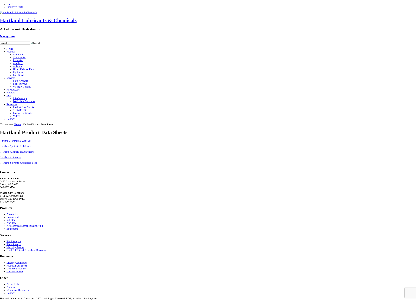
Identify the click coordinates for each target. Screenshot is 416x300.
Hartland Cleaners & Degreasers (17, 151)
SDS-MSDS (19, 110)
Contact (10, 118)
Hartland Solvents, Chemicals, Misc (18, 162)
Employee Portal (15, 7)
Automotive (19, 54)
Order (9, 4)
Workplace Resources (24, 101)
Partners (10, 92)
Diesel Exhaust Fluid (23, 69)
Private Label (13, 89)
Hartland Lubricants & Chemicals (38, 20)
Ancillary (18, 63)
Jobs (8, 95)
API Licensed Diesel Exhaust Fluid (24, 225)
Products (10, 51)
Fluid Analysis (20, 80)
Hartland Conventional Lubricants (16, 141)
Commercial (19, 57)
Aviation (17, 66)
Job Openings (20, 98)
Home (9, 48)
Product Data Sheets (23, 107)
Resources (11, 104)
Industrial (18, 60)
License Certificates (23, 113)
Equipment (18, 72)
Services (10, 78)
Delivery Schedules (16, 268)
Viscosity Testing (22, 86)
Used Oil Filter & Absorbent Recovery (26, 250)
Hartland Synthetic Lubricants (15, 146)
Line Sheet (18, 75)
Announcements (14, 271)
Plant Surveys (20, 83)
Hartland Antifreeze (10, 157)
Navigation (7, 36)
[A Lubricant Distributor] (18, 12)
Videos (16, 116)
